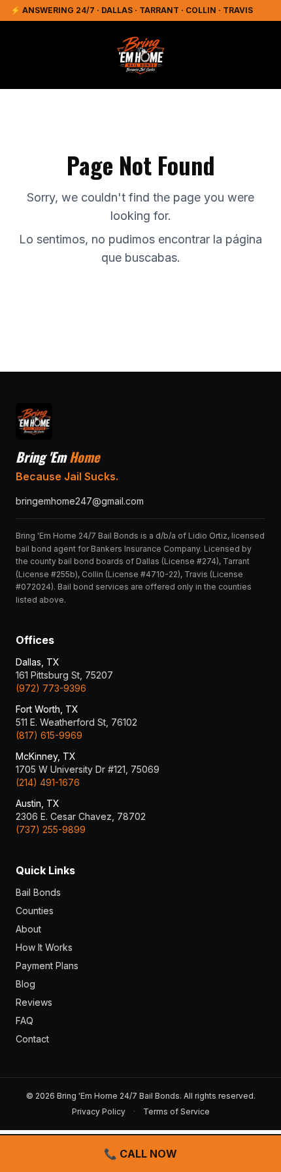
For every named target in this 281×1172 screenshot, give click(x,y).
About (28, 928)
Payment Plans (47, 965)
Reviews (34, 1002)
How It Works (44, 947)
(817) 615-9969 (49, 735)
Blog (25, 983)
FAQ (24, 1020)
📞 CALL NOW (140, 1153)
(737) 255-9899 (51, 829)
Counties (35, 910)
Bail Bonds (38, 892)
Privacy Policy (98, 1111)
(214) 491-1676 (48, 782)
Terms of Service (176, 1111)
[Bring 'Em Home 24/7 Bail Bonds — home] (140, 55)
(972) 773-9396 (51, 688)
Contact (32, 1038)
